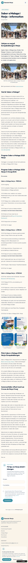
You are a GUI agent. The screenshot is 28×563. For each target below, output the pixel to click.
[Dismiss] (26, 561)
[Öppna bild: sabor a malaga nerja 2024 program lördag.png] (7, 339)
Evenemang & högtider (6, 529)
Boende (3, 531)
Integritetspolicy (5, 545)
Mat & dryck (5, 9)
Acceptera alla (6, 559)
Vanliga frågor (4, 533)
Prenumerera (8, 500)
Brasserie (3, 278)
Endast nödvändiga (18, 559)
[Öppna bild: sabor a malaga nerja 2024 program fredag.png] (20, 323)
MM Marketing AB (18, 509)
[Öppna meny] (25, 2)
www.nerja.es (19, 86)
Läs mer (18, 556)
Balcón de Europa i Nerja (7, 361)
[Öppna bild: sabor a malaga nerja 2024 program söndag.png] (20, 339)
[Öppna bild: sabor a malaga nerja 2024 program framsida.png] (7, 323)
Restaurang (12, 278)
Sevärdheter (4, 537)
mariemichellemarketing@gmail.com (9, 543)
